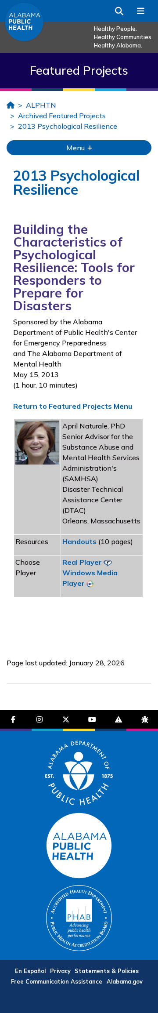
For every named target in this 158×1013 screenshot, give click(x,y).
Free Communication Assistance (56, 981)
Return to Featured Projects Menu (72, 406)
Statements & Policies (107, 970)
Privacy (60, 970)
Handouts (79, 541)
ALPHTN (41, 105)
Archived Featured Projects (62, 115)
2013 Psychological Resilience (67, 126)
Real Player (82, 562)
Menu (76, 147)
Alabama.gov (125, 981)
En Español (30, 970)
